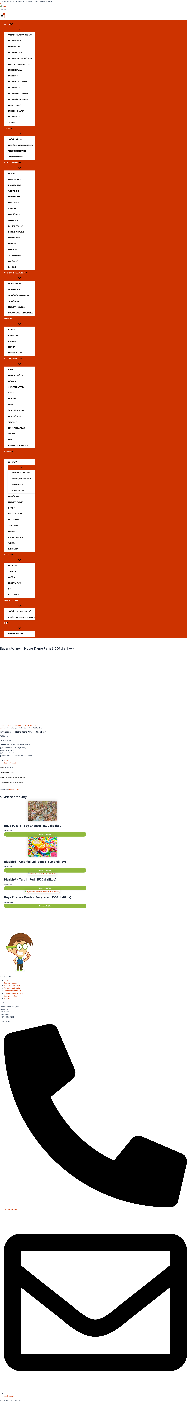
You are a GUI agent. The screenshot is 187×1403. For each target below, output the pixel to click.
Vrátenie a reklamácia (12, 985)
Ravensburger (14, 789)
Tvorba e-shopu (19, 1400)
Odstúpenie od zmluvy (12, 996)
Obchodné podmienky (12, 988)
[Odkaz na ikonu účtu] (1, 3)
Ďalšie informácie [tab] (10, 763)
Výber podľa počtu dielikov (22, 725)
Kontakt (7, 998)
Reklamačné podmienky (12, 991)
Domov (2, 725)
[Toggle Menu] (19, 29)
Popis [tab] (6, 760)
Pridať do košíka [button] (45, 834)
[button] (11, 24)
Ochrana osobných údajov (13, 993)
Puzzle (9, 725)
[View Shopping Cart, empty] (2, 16)
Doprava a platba (10, 983)
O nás (6, 980)
